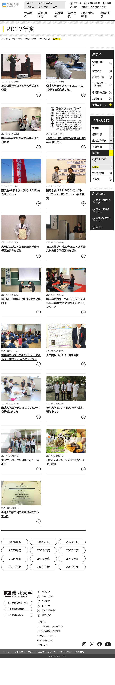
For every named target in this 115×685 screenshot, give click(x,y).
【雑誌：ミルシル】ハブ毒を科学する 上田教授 (65, 462)
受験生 (30, 3)
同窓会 (42, 622)
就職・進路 (46, 615)
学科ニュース (45, 39)
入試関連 (46, 601)
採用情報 (79, 652)
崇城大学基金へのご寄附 (50, 631)
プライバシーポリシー (24, 652)
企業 (55, 7)
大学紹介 (46, 592)
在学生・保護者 (45, 3)
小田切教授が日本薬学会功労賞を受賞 (20, 87)
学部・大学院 (17, 39)
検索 (109, 3)
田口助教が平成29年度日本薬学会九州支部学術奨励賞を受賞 (66, 248)
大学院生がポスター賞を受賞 (62, 355)
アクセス (77, 3)
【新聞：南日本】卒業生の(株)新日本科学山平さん (66, 140)
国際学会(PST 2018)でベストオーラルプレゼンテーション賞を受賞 (65, 194)
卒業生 (30, 7)
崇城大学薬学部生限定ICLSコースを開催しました (20, 409)
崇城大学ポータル (20, 603)
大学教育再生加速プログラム (51, 627)
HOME (7, 39)
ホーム (7, 652)
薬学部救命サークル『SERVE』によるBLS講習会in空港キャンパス (21, 357)
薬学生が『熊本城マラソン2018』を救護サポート (21, 192)
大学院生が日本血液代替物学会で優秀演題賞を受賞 (20, 248)
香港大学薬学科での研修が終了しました (20, 514)
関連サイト (44, 645)
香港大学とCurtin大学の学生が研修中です (64, 409)
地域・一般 (43, 7)
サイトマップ (65, 652)
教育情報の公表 (46, 640)
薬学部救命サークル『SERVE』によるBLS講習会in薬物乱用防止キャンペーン (66, 303)
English (73, 7)
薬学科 (34, 39)
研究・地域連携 (48, 610)
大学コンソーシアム (47, 636)
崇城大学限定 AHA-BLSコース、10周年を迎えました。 (65, 87)
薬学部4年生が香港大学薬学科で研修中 (20, 140)
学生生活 (46, 606)
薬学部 (27, 39)
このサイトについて (47, 652)
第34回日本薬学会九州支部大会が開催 (21, 301)
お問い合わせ (94, 3)
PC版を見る (17, 615)
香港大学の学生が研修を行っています (20, 462)
